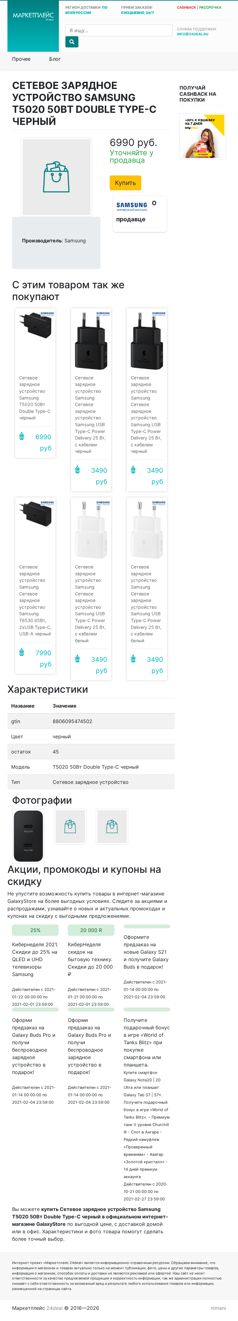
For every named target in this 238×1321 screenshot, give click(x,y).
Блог (55, 59)
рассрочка (210, 7)
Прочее (21, 59)
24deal (54, 1308)
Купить (125, 183)
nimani (218, 1308)
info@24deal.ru (192, 34)
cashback (186, 7)
